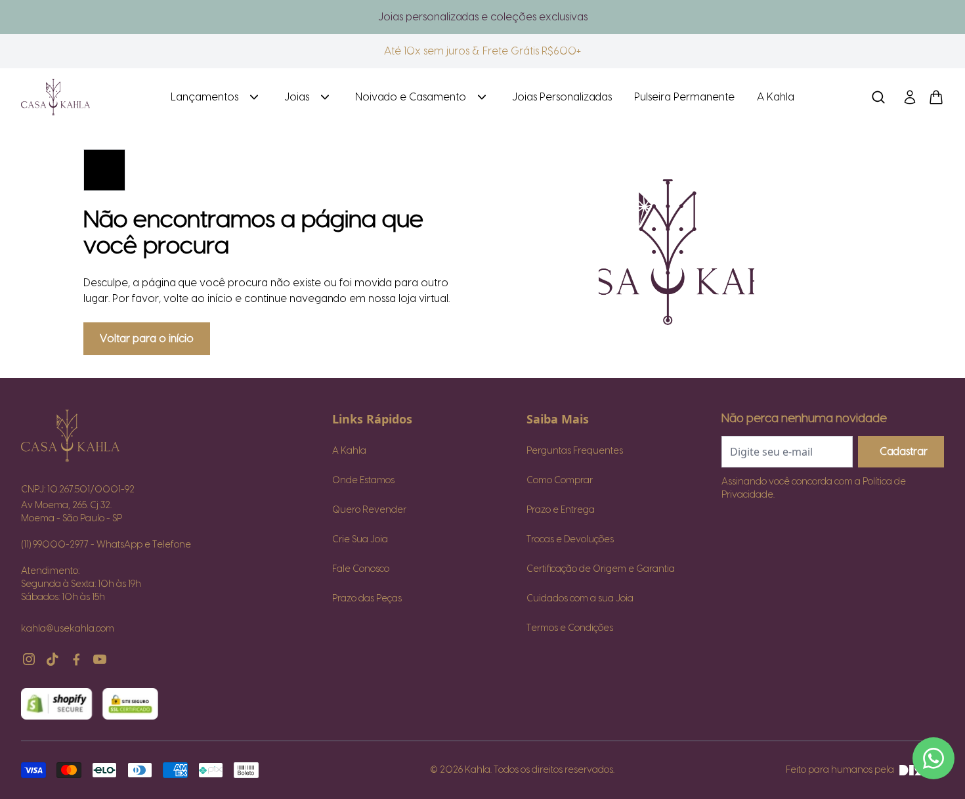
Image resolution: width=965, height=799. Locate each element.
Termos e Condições (569, 628)
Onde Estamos (363, 480)
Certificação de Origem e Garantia (600, 569)
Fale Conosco (360, 569)
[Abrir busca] (878, 97)
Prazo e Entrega (560, 510)
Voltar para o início (147, 339)
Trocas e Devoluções (570, 539)
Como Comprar (559, 480)
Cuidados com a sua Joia (579, 598)
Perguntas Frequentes (574, 451)
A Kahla (775, 97)
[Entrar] (910, 97)
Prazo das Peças (367, 598)
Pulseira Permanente (684, 97)
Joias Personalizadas (562, 97)
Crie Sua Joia (360, 539)
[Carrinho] (85, 97)
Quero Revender (369, 510)
